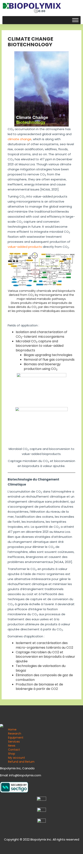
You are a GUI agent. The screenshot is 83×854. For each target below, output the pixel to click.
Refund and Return (21, 762)
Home (12, 729)
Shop (11, 754)
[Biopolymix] (31, 6)
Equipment (15, 738)
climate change (19, 139)
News (11, 746)
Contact (14, 750)
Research (14, 734)
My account (16, 758)
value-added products (25, 247)
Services (14, 742)
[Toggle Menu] (75, 20)
